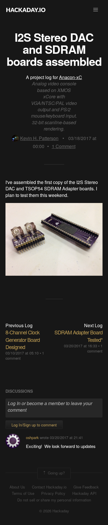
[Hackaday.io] (26, 10)
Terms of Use (23, 493)
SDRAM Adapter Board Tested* (78, 335)
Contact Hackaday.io (49, 487)
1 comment (95, 348)
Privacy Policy (53, 493)
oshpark (32, 437)
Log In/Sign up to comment (34, 425)
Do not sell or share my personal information (54, 500)
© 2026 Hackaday (54, 510)
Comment (63, 146)
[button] (95, 10)
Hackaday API (84, 493)
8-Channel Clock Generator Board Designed (22, 339)
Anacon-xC (70, 77)
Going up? (56, 473)
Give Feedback (86, 487)
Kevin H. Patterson (39, 138)
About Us (17, 487)
